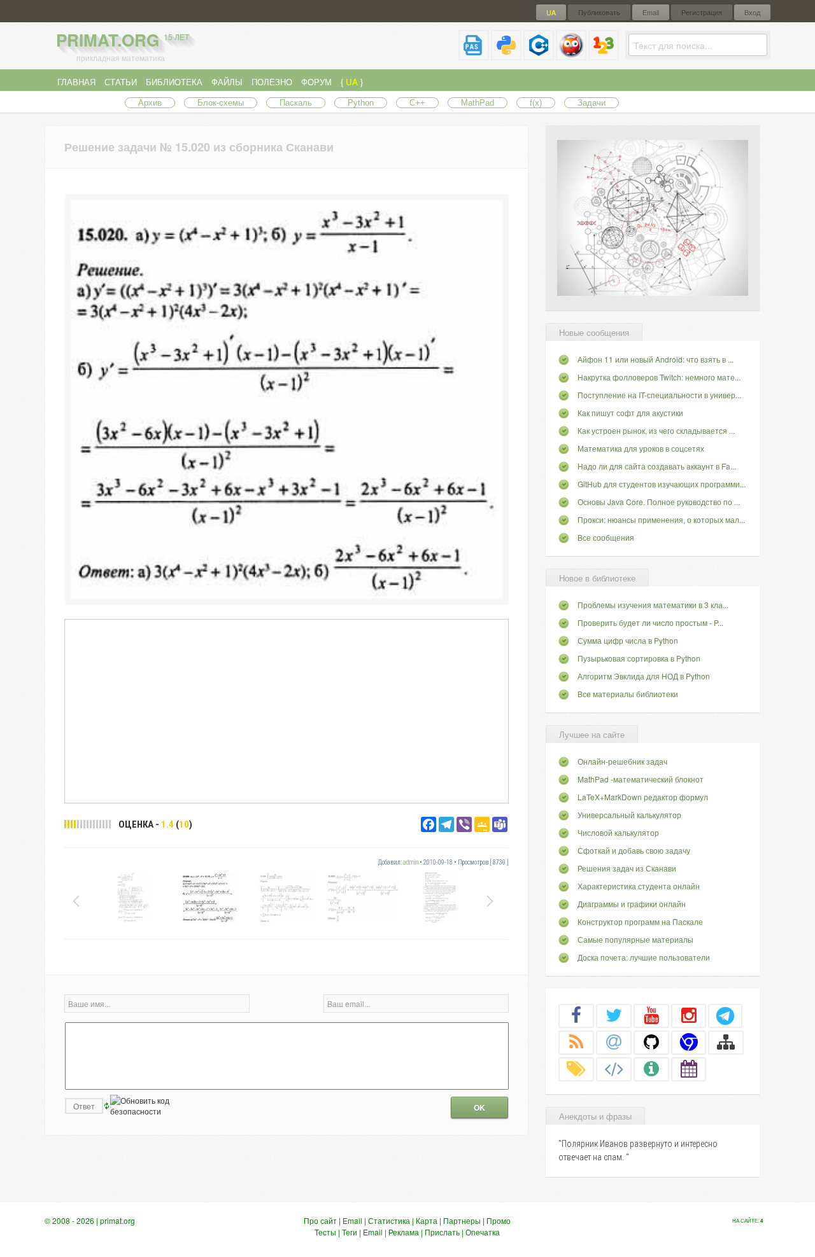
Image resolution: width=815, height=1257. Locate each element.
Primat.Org (122, 40)
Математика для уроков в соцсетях (641, 448)
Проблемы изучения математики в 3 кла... (653, 604)
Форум (316, 82)
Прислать (442, 1231)
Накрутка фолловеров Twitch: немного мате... (659, 377)
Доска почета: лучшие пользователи (644, 957)
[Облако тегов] (576, 1068)
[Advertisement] (286, 711)
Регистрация (701, 12)
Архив (150, 103)
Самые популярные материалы (635, 939)
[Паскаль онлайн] (473, 55)
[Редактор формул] (603, 55)
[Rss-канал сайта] (576, 1042)
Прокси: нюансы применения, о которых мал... (661, 519)
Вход (752, 12)
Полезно (272, 82)
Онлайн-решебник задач (622, 761)
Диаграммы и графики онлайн (632, 903)
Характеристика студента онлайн (639, 885)
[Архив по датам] (689, 1068)
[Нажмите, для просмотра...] (286, 595)
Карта (426, 1220)
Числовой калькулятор (618, 832)
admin (410, 862)
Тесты (325, 1231)
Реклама (403, 1231)
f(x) (536, 103)
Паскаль (296, 103)
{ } (352, 82)
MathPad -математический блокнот (641, 779)
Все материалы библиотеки (628, 693)
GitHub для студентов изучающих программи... (662, 483)
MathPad (477, 103)
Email (650, 12)
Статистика (389, 1220)
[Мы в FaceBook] (576, 1015)
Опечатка (482, 1231)
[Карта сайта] (726, 1042)
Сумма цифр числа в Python (628, 640)
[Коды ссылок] (614, 1068)
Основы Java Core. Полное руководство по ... (659, 501)
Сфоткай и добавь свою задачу (634, 850)
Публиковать (599, 12)
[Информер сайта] (651, 1068)
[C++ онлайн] (538, 55)
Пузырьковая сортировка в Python (639, 658)
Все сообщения (606, 537)
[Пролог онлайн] (571, 55)
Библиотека (174, 82)
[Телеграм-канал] (725, 1015)
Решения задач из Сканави (627, 868)
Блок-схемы (220, 103)
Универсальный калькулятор (629, 814)
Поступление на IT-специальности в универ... (659, 394)
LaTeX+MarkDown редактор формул (643, 796)
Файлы (227, 82)
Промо (498, 1220)
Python (361, 103)
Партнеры (462, 1220)
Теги (349, 1231)
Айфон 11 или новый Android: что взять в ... (656, 359)
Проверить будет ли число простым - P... (650, 622)
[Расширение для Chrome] (689, 1042)
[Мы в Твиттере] (614, 1015)
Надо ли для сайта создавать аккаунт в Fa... (657, 466)
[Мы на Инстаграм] (689, 1015)
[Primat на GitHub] (651, 1042)
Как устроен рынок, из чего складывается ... (656, 430)
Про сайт (320, 1220)
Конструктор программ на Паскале (640, 921)
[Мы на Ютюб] (651, 1015)
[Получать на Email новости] (614, 1042)
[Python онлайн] (506, 55)
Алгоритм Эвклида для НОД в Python (644, 675)
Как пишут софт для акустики (630, 412)
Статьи (120, 82)
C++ (417, 103)
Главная (76, 82)
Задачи (592, 103)
